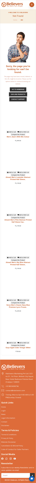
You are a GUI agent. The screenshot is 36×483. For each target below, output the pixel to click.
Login (3, 411)
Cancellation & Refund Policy (12, 446)
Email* (5, 475)
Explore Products (18, 94)
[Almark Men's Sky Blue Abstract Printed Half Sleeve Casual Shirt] (18, 241)
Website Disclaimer (8, 442)
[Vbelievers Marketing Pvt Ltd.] (18, 367)
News (3, 414)
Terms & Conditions (8, 435)
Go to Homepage (18, 89)
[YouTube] (15, 458)
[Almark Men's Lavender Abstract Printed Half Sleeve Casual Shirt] (18, 156)
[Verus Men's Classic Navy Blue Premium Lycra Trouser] (18, 284)
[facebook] (2, 458)
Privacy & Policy (7, 438)
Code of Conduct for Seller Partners (15, 449)
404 (22, 20)
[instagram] (11, 458)
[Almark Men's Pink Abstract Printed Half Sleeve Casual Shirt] (18, 199)
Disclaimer (5, 425)
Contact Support (18, 99)
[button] (31, 478)
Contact (4, 422)
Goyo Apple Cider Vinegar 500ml (18, 348)
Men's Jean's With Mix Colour (18, 137)
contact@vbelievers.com (15, 390)
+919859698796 (12, 386)
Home (15, 20)
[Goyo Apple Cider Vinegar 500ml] (18, 327)
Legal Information (8, 418)
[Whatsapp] (6, 458)
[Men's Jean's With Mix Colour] (18, 116)
